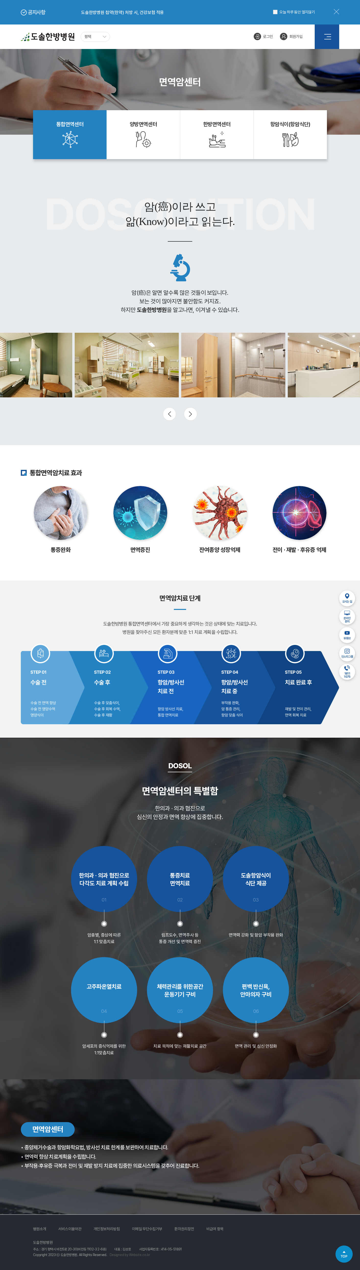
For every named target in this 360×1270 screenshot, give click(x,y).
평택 (87, 36)
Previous (169, 414)
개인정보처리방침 (107, 1229)
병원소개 (39, 1229)
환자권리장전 (184, 1229)
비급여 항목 (215, 1229)
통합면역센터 (70, 124)
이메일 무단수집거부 (147, 1229)
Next (190, 414)
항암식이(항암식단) (290, 124)
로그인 (268, 36)
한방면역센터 (216, 124)
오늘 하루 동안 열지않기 (297, 12)
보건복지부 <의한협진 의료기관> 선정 (114, 13)
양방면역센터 (143, 124)
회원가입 (295, 36)
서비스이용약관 (69, 1229)
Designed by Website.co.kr (130, 1255)
